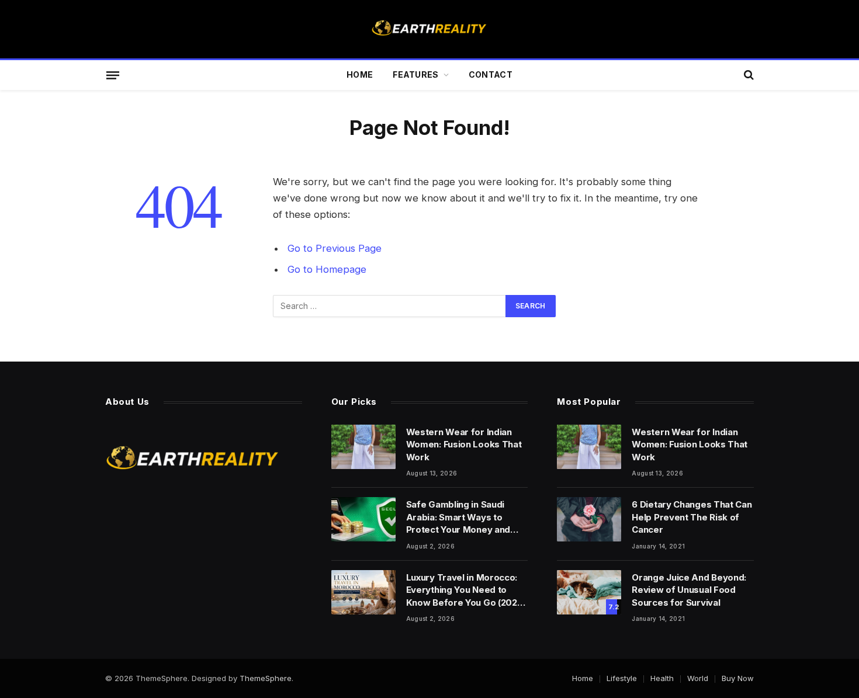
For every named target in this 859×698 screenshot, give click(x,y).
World (697, 678)
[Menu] (112, 75)
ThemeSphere (266, 678)
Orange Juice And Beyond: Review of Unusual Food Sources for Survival (689, 590)
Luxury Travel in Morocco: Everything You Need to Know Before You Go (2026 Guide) (464, 590)
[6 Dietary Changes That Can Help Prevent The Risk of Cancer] (589, 519)
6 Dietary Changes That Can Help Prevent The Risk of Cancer (691, 517)
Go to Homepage (327, 269)
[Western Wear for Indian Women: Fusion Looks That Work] (363, 447)
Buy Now (738, 678)
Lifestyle (622, 678)
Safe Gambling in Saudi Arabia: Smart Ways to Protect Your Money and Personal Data (458, 517)
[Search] (748, 75)
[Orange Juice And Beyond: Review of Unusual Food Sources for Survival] (589, 592)
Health (662, 678)
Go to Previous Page (335, 248)
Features (415, 74)
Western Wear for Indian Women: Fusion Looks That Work (464, 444)
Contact (490, 74)
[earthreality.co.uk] (429, 29)
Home (360, 74)
